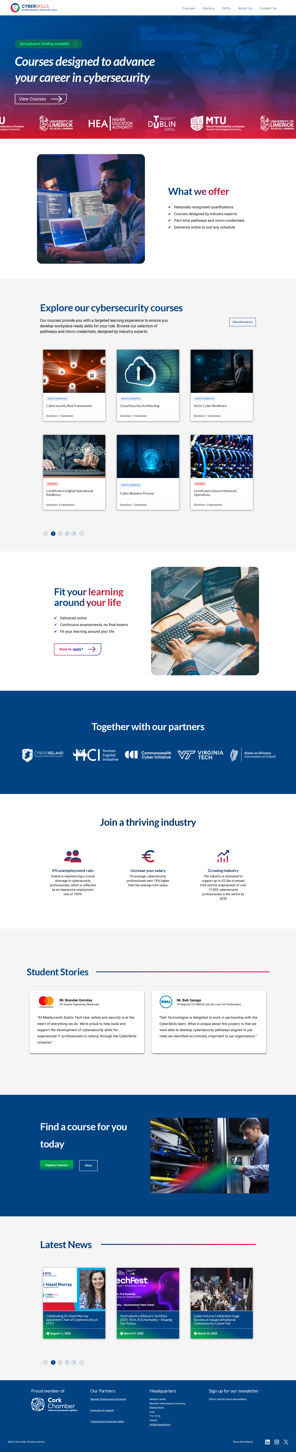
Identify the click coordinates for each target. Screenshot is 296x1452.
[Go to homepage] (33, 7)
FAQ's (226, 8)
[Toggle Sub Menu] (198, 8)
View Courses (32, 99)
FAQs (88, 1165)
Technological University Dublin (107, 1421)
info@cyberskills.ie (160, 1424)
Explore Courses (56, 1165)
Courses (189, 8)
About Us (245, 8)
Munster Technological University (108, 1399)
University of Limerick (102, 1410)
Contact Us (268, 8)
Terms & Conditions (243, 1442)
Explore (209, 8)
